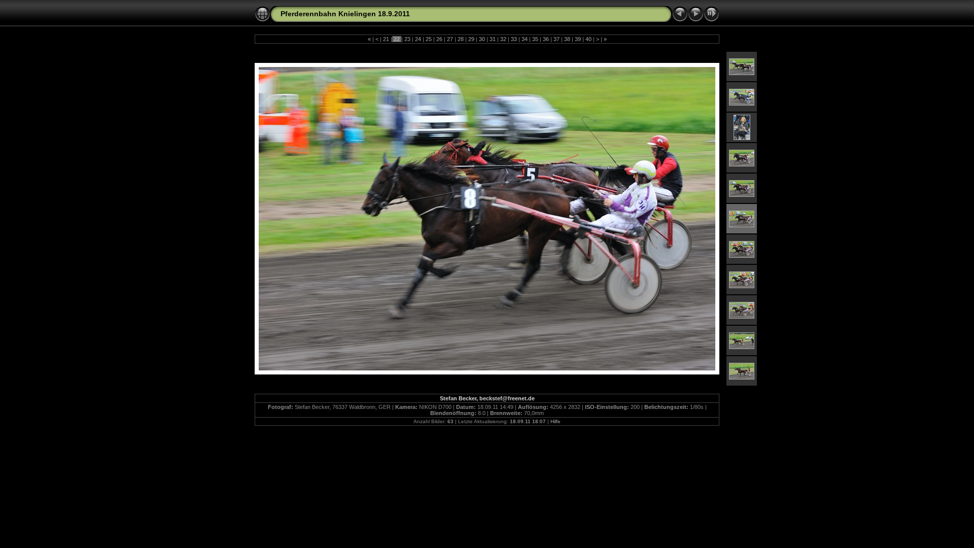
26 (439, 39)
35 (535, 39)
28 (460, 39)
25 (428, 39)
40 (588, 39)
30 (481, 39)
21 (386, 39)
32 (503, 39)
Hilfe (555, 421)
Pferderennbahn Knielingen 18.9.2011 (345, 14)
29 (471, 39)
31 (492, 39)
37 (556, 39)
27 (450, 39)
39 (577, 39)
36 (545, 39)
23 (407, 39)
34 (524, 39)
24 (418, 39)
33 (513, 39)
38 (567, 39)
